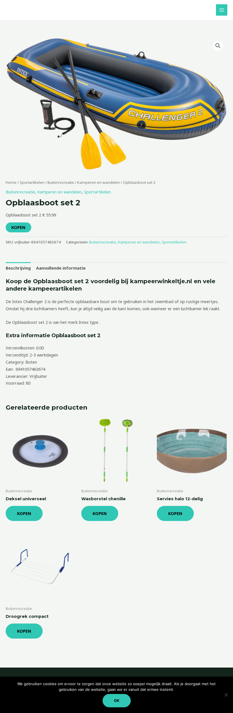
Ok (116, 700)
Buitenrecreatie (60, 182)
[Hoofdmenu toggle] (221, 10)
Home (11, 182)
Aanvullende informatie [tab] (61, 268)
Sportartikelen (32, 182)
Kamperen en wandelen (98, 182)
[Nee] (226, 695)
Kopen (18, 227)
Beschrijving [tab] (18, 268)
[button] (218, 46)
